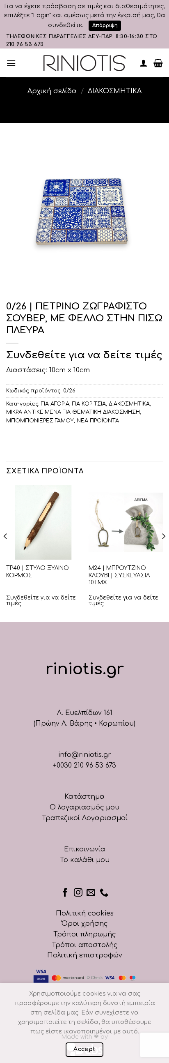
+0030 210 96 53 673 (84, 765)
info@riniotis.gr (84, 755)
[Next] (163, 552)
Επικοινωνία (84, 849)
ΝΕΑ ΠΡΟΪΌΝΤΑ (98, 421)
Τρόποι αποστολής (84, 945)
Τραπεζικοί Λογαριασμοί (85, 818)
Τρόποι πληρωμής (84, 934)
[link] (84, 63)
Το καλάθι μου (85, 860)
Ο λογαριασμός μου (84, 807)
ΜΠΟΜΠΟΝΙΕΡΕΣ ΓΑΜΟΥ (40, 421)
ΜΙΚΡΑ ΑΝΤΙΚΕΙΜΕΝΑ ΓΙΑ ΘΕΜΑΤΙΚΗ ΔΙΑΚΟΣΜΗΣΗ (73, 412)
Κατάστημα (84, 796)
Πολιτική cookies (85, 913)
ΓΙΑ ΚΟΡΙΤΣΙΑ (89, 404)
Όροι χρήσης (84, 923)
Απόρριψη (105, 25)
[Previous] (6, 552)
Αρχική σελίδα (52, 91)
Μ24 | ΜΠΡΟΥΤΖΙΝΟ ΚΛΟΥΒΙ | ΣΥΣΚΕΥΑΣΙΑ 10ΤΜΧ (119, 575)
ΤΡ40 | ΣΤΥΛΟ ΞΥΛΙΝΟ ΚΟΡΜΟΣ (37, 572)
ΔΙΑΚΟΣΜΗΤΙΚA (115, 91)
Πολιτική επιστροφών (84, 955)
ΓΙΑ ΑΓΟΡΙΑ (55, 404)
